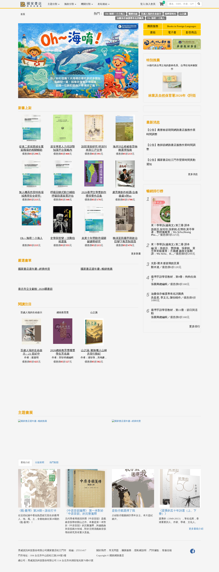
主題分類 (53, 4)
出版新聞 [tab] (39, 462)
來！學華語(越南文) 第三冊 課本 (170, 225)
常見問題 (114, 550)
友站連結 (103, 4)
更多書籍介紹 (196, 528)
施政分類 (69, 4)
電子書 (172, 32)
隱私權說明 (140, 550)
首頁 (23, 14)
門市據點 (154, 550)
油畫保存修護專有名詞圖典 (167, 293)
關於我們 (101, 550)
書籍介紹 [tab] (25, 462)
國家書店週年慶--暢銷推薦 (97, 268)
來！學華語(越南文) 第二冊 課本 (170, 244)
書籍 (153, 32)
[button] (27, 62)
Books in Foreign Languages (181, 26)
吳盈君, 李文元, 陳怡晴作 (166, 297)
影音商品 (191, 32)
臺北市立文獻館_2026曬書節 (35, 288)
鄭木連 (155, 267)
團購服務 (152, 26)
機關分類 (86, 4)
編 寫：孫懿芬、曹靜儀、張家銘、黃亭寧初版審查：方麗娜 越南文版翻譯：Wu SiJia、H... (173, 251)
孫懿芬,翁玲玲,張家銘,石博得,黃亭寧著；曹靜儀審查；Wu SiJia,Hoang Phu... (172, 232)
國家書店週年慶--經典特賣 (34, 268)
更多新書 (136, 253)
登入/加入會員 (147, 4)
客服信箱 (167, 550)
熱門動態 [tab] (54, 462)
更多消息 (193, 174)
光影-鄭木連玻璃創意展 (165, 263)
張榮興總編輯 (159, 284)
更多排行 (194, 326)
